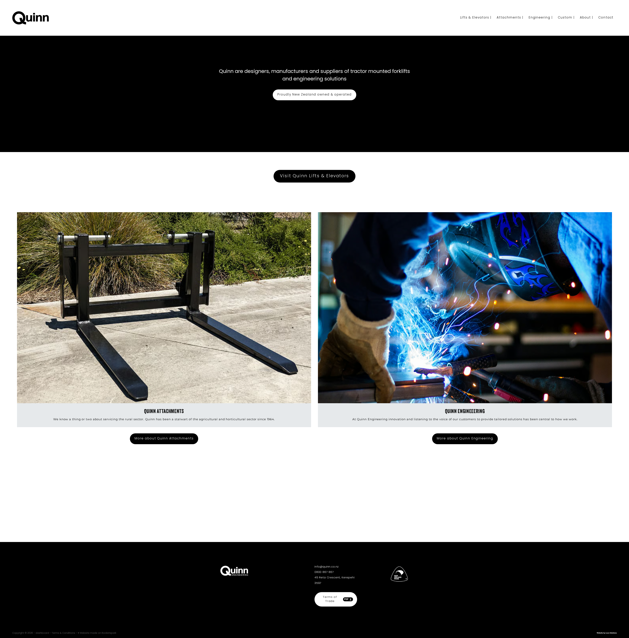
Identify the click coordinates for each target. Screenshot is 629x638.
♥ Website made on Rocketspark (97, 633)
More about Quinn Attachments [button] (163, 438)
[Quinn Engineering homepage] (72, 17)
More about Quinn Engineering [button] (465, 438)
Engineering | (541, 17)
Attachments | (510, 17)
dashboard (42, 633)
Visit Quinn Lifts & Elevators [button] (314, 176)
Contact (605, 17)
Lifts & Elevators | (475, 17)
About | (586, 17)
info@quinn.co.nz (326, 567)
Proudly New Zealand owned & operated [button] (314, 94)
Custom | (566, 17)
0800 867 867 (324, 572)
